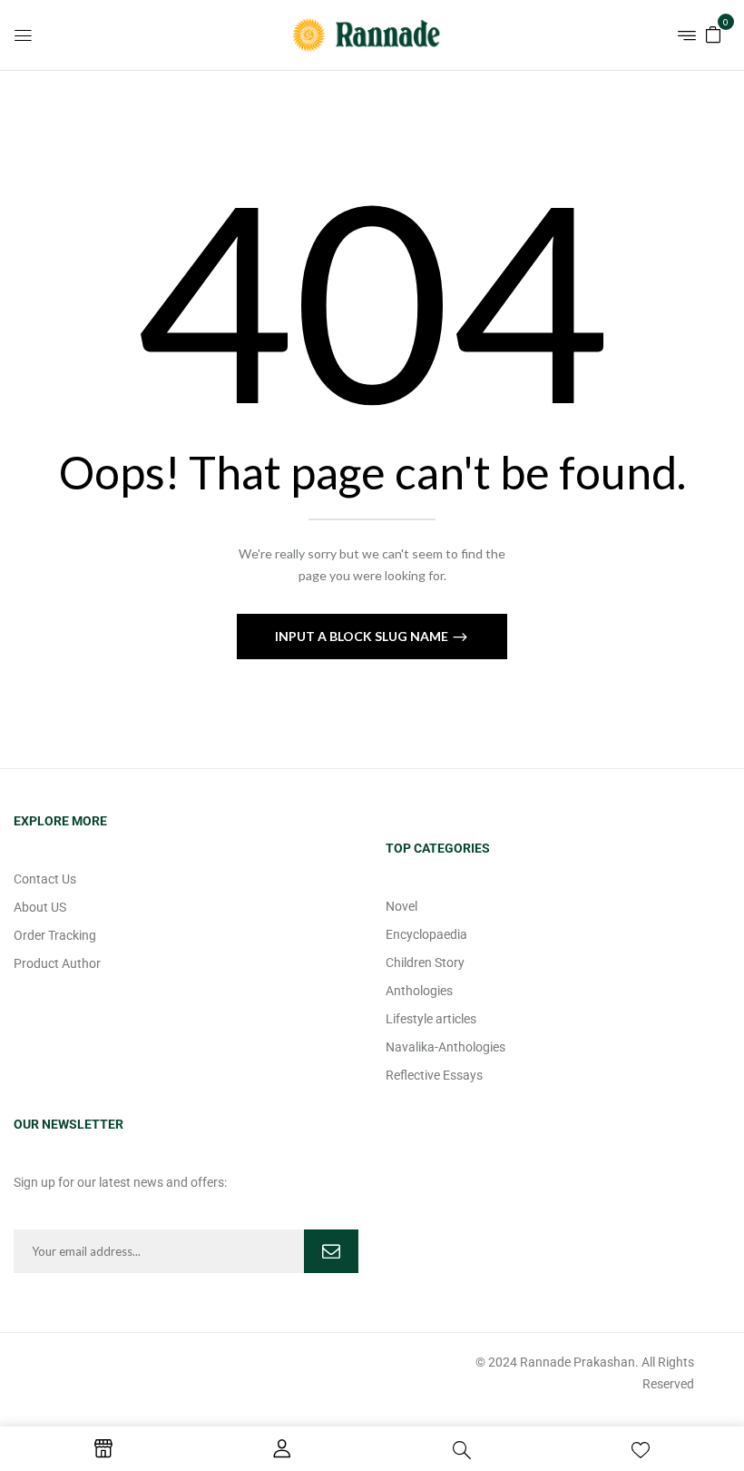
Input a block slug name (363, 636)
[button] (713, 33)
